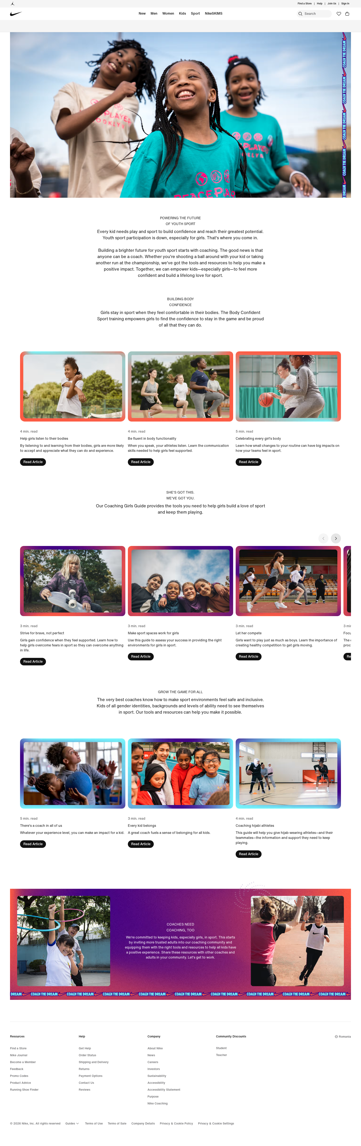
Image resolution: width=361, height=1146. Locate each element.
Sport (195, 13)
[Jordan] (12, 3)
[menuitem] (323, 3)
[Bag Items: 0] (347, 14)
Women (168, 13)
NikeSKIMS (213, 13)
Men (154, 13)
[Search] (300, 14)
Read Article (33, 462)
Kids (182, 13)
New (142, 13)
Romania (345, 1036)
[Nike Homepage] (16, 14)
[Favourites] (339, 14)
